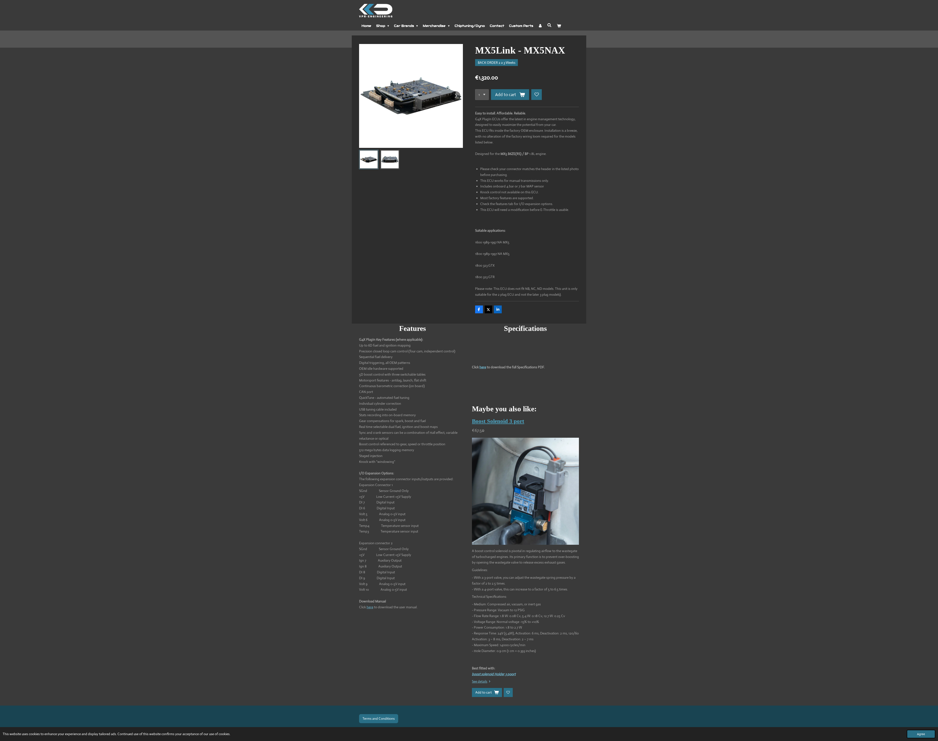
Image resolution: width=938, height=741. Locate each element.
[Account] (540, 26)
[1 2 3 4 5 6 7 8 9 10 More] (482, 94)
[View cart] (559, 26)
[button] (368, 159)
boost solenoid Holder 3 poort (494, 674)
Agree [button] (921, 734)
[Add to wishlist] (536, 94)
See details (479, 681)
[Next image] (455, 96)
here (370, 607)
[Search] (549, 25)
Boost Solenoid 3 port (498, 421)
